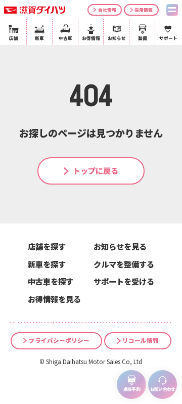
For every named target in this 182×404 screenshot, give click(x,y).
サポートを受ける (124, 281)
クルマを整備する (124, 264)
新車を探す (47, 264)
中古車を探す (50, 281)
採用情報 (143, 10)
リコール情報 (140, 340)
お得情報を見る (54, 298)
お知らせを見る (120, 246)
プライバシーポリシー (59, 340)
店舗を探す (47, 246)
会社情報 (107, 10)
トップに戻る (95, 170)
